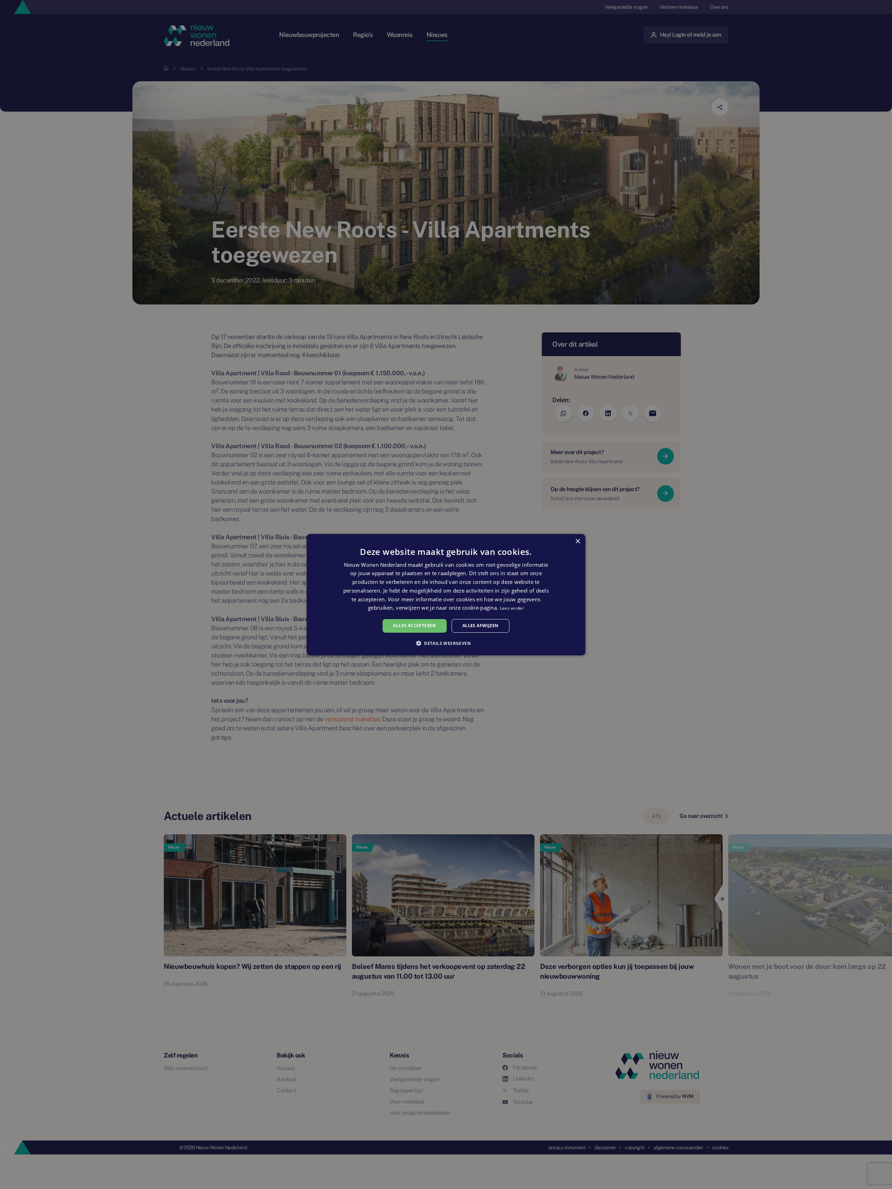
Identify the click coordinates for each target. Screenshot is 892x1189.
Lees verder (512, 608)
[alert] (446, 594)
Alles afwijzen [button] (480, 626)
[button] (446, 643)
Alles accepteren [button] (414, 626)
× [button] (577, 541)
